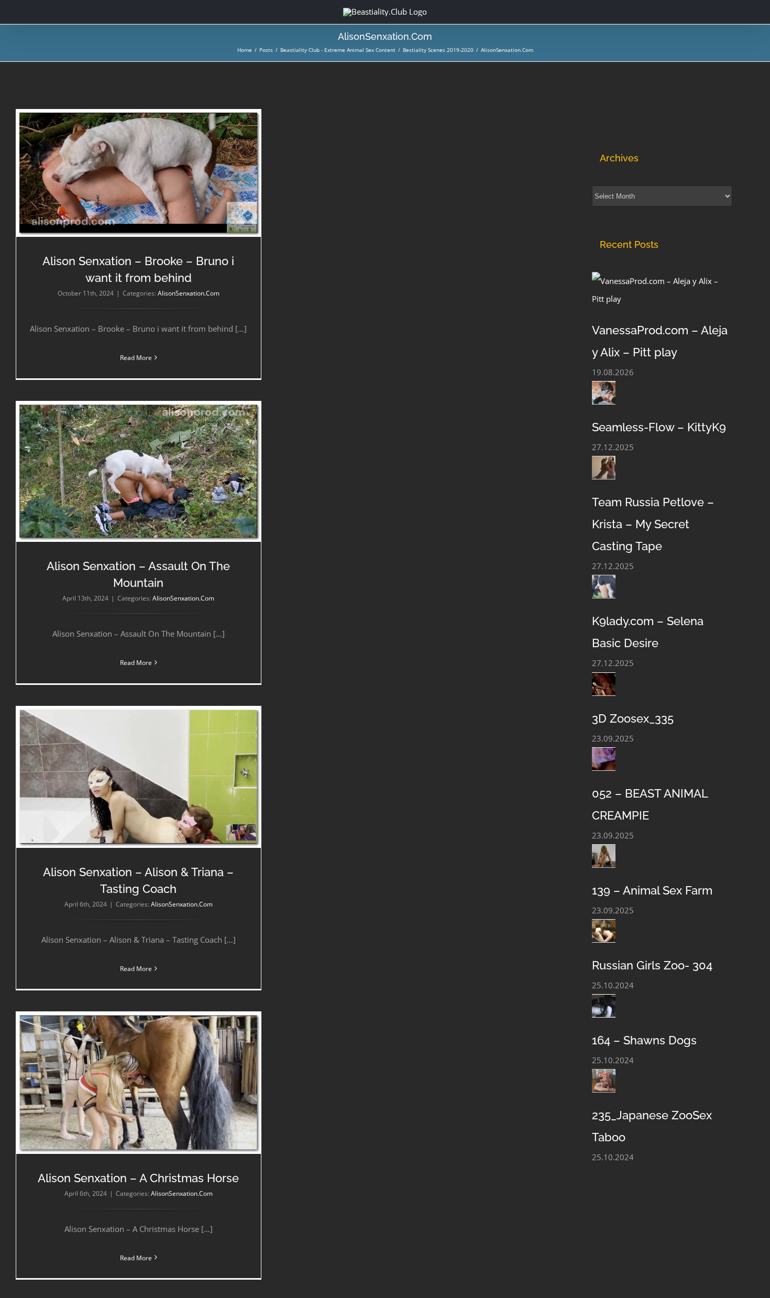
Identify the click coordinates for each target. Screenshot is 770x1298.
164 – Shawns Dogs (644, 1040)
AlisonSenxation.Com (188, 293)
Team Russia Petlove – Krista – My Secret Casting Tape (653, 524)
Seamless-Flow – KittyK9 (659, 427)
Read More (136, 357)
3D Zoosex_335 (633, 718)
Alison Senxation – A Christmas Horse (138, 1178)
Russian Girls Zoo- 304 (652, 965)
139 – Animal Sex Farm (652, 890)
